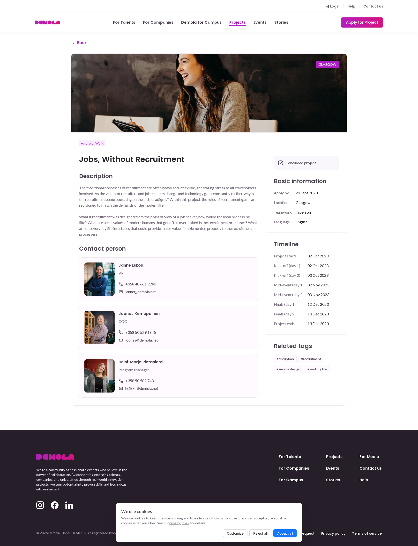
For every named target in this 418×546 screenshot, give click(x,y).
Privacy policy (333, 533)
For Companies (158, 22)
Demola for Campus (201, 22)
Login (334, 6)
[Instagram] (40, 505)
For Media (369, 456)
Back (82, 42)
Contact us (373, 6)
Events (260, 22)
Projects (237, 22)
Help (351, 6)
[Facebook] (55, 505)
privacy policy (179, 523)
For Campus (291, 480)
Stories (281, 22)
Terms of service (367, 533)
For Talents (124, 22)
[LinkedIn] (69, 505)
